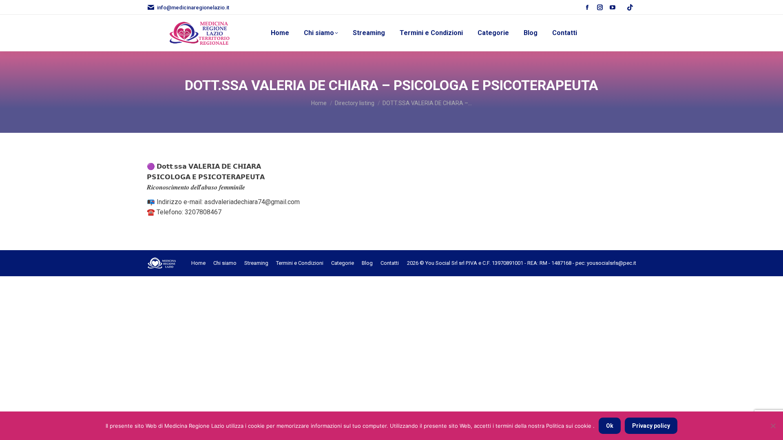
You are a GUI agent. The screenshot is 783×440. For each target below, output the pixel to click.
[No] (773, 426)
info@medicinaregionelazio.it (193, 7)
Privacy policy (651, 425)
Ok (609, 425)
